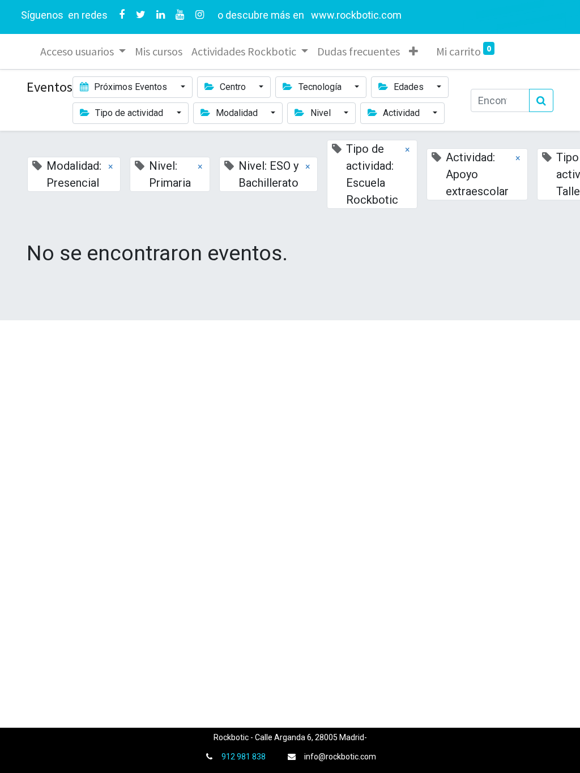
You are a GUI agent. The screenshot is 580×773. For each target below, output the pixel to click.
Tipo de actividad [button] (129, 113)
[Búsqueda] (541, 100)
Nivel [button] (320, 113)
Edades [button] (408, 86)
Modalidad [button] (237, 113)
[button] (413, 51)
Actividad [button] (401, 113)
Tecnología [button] (320, 86)
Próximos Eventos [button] (130, 86)
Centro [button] (233, 86)
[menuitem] (158, 51)
